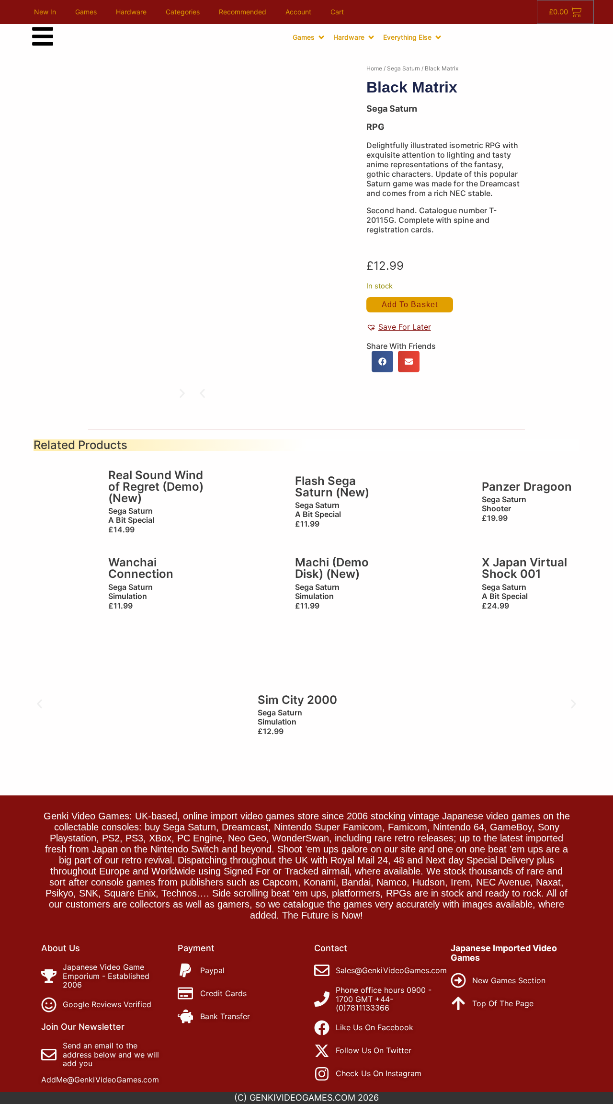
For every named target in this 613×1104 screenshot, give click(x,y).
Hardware (131, 12)
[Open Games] (321, 37)
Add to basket (410, 304)
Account (298, 12)
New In (45, 12)
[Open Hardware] (371, 37)
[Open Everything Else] (438, 37)
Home (374, 68)
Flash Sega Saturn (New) (332, 486)
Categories (183, 12)
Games (86, 12)
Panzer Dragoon (527, 487)
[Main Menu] (43, 36)
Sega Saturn (403, 68)
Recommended (242, 12)
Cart (337, 12)
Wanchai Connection (140, 568)
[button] (202, 394)
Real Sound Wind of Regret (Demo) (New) (156, 486)
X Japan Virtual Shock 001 (524, 568)
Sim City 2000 (297, 700)
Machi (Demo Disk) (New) (332, 568)
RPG (375, 127)
